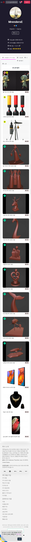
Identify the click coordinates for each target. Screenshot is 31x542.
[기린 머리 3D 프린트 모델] (16, 228)
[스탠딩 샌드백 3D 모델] (16, 105)
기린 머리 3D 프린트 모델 (9, 239)
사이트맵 (26, 527)
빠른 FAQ (4, 506)
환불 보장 (4, 519)
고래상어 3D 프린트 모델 (9, 362)
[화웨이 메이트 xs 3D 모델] (16, 376)
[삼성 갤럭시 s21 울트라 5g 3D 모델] (16, 425)
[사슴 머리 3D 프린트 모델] (16, 204)
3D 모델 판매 (5, 488)
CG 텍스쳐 (5, 485)
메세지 (16, 33)
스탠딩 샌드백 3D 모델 (8, 116)
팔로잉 (19, 29)
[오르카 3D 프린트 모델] (16, 327)
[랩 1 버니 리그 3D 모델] (16, 81)
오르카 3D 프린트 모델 (8, 338)
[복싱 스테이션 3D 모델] (16, 130)
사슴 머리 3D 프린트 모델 (9, 215)
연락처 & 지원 (7, 499)
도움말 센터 (5, 504)
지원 (3, 501)
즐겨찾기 (21, 60)
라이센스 (4, 509)
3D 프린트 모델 (6, 480)
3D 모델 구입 (6, 475)
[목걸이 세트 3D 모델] (16, 401)
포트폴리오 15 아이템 (9, 57)
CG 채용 (4, 495)
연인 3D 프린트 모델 (8, 289)
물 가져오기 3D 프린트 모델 (9, 166)
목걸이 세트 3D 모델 (8, 412)
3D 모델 (4, 478)
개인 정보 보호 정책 (7, 514)
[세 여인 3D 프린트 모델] (16, 179)
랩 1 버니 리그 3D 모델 (8, 92)
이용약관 (4, 516)
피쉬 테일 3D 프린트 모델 (9, 313)
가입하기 (27, 2)
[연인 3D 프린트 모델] (16, 278)
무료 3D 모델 (5, 483)
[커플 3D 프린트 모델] (16, 253)
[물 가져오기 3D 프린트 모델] (16, 155)
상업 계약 (4, 511)
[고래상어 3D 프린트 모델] (16, 351)
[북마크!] (27, 88)
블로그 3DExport (6, 493)
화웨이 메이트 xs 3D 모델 (9, 387)
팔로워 (12, 29)
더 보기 (17, 46)
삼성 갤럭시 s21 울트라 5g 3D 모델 (11, 436)
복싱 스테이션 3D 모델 (8, 141)
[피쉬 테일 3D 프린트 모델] (16, 302)
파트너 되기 (5, 490)
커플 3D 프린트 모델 (8, 264)
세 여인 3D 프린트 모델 (8, 190)
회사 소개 (5, 447)
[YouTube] (23, 535)
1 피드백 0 (23, 57)
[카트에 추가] (23, 88)
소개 (5, 63)
